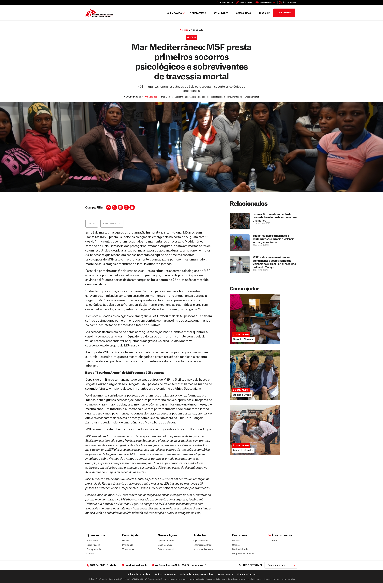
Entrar (274, 541)
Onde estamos (165, 545)
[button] (108, 207)
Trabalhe (264, 13)
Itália (193, 37)
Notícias (184, 30)
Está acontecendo (165, 549)
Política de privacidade (138, 575)
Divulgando (127, 545)
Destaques (239, 535)
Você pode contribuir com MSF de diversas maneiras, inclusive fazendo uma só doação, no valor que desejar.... (253, 384)
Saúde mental (112, 224)
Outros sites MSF (251, 565)
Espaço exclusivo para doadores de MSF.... (250, 442)
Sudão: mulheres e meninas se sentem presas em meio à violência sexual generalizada (273, 239)
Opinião (236, 545)
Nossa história (93, 545)
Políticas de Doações (165, 575)
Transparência (93, 549)
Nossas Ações (167, 535)
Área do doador (241, 438)
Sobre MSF (92, 541)
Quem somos (95, 535)
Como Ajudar (243, 13)
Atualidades (221, 13)
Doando (126, 541)
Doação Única (240, 377)
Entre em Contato (246, 575)
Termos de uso (225, 575)
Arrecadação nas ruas (202, 549)
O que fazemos (198, 13)
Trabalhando (128, 549)
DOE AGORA (284, 13)
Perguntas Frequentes (241, 554)
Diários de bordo (240, 549)
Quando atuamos (165, 541)
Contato (90, 554)
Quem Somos (174, 13)
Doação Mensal (241, 322)
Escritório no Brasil (202, 545)
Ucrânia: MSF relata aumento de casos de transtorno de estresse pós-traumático (275, 217)
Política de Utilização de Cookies (196, 575)
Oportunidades (200, 541)
